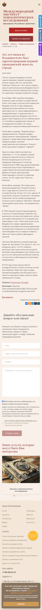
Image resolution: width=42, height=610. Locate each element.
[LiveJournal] (38, 303)
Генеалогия (15, 282)
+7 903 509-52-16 (9, 572)
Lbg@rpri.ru (7, 576)
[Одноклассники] (29, 303)
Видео (4, 522)
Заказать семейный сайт (12, 559)
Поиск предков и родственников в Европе (20, 555)
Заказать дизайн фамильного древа (17, 548)
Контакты (31, 522)
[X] (35, 303)
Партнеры (31, 511)
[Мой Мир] (32, 303)
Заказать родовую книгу (12, 544)
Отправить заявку (12, 433)
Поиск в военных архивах (13, 536)
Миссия (30, 515)
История (24, 282)
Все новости (7, 297)
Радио (4, 526)
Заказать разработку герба (13, 552)
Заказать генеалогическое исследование (21, 490)
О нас (4, 511)
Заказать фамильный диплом (14, 540)
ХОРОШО (21, 604)
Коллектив (6, 518)
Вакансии (31, 518)
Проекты (6, 515)
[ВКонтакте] (26, 303)
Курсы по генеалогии (11, 563)
